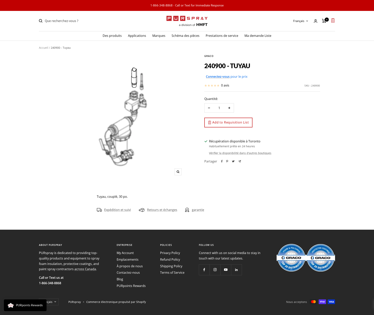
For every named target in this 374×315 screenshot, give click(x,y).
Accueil (43, 47)
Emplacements (127, 259)
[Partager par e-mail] (239, 161)
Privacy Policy (170, 253)
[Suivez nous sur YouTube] (225, 269)
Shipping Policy (171, 266)
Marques (158, 35)
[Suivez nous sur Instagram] (215, 269)
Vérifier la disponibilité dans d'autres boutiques (240, 153)
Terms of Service (172, 272)
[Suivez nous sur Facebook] (204, 269)
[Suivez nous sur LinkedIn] (236, 269)
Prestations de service (222, 35)
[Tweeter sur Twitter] (233, 161)
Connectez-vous (218, 76)
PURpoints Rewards (131, 286)
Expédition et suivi (117, 210)
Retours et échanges (162, 210)
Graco (208, 56)
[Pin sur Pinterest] (227, 161)
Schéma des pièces (185, 35)
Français (298, 21)
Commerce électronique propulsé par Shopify (116, 302)
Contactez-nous (128, 272)
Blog (120, 279)
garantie (198, 210)
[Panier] (324, 21)
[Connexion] (315, 21)
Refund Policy (170, 259)
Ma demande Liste (257, 35)
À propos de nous (130, 266)
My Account (125, 253)
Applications (137, 35)
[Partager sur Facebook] (222, 161)
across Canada (85, 269)
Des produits (112, 35)
